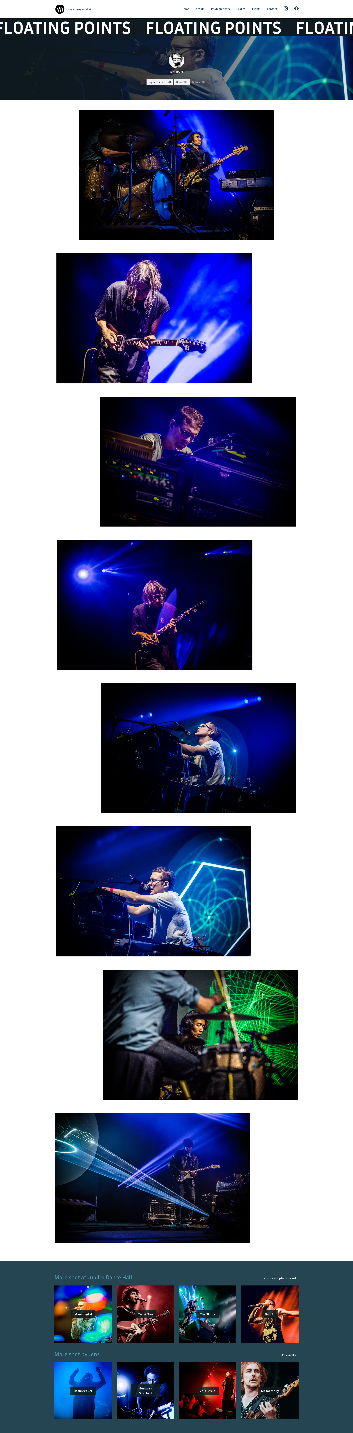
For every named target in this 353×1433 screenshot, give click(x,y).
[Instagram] (286, 9)
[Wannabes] (59, 9)
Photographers (220, 9)
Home (185, 9)
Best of (240, 9)
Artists (200, 9)
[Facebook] (296, 9)
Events (256, 9)
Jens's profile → (290, 1354)
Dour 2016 (182, 82)
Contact (272, 9)
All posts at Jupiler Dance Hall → (281, 1278)
